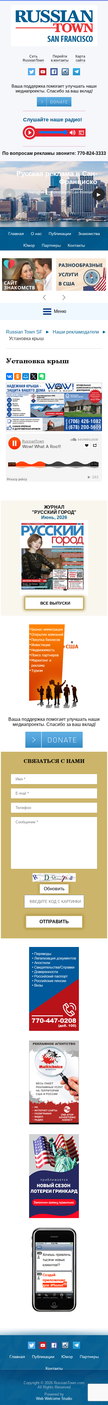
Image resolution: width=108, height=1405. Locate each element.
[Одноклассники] (17, 376)
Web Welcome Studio (54, 1398)
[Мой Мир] (25, 376)
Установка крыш (26, 338)
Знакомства (89, 233)
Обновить (54, 888)
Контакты (76, 245)
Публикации (60, 233)
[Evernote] (41, 376)
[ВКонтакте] (9, 376)
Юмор (29, 245)
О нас (36, 233)
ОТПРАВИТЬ (54, 921)
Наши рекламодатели (76, 331)
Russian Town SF (24, 331)
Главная (16, 233)
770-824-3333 (91, 153)
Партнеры (51, 245)
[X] (33, 376)
